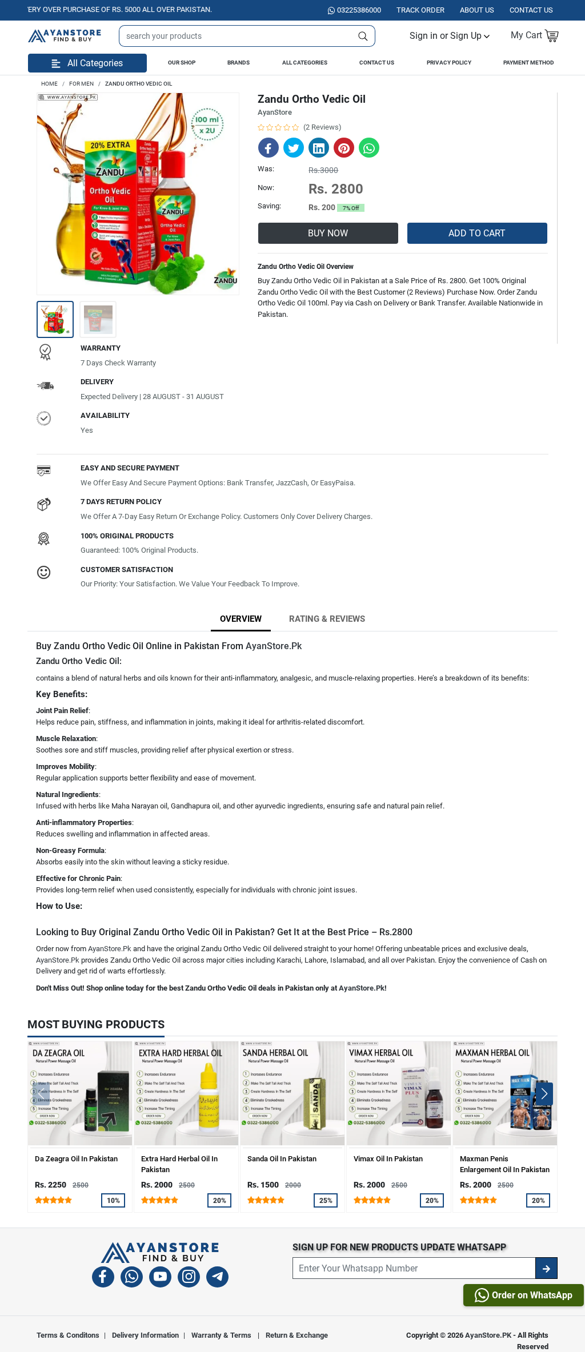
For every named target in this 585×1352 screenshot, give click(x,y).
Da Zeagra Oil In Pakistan (76, 1158)
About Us (477, 10)
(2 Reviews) (322, 127)
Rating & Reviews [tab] (327, 619)
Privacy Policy (449, 62)
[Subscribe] (546, 1268)
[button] (449, 35)
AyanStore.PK (488, 1335)
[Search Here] (363, 36)
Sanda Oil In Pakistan (281, 1158)
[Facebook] (103, 1278)
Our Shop (181, 62)
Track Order (420, 10)
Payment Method (528, 62)
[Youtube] (160, 1278)
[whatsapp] (132, 1278)
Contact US (531, 10)
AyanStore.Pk (274, 646)
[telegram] (217, 1278)
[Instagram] (189, 1278)
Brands (238, 62)
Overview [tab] (241, 619)
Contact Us (376, 62)
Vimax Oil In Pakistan (388, 1158)
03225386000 (359, 10)
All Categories (304, 62)
